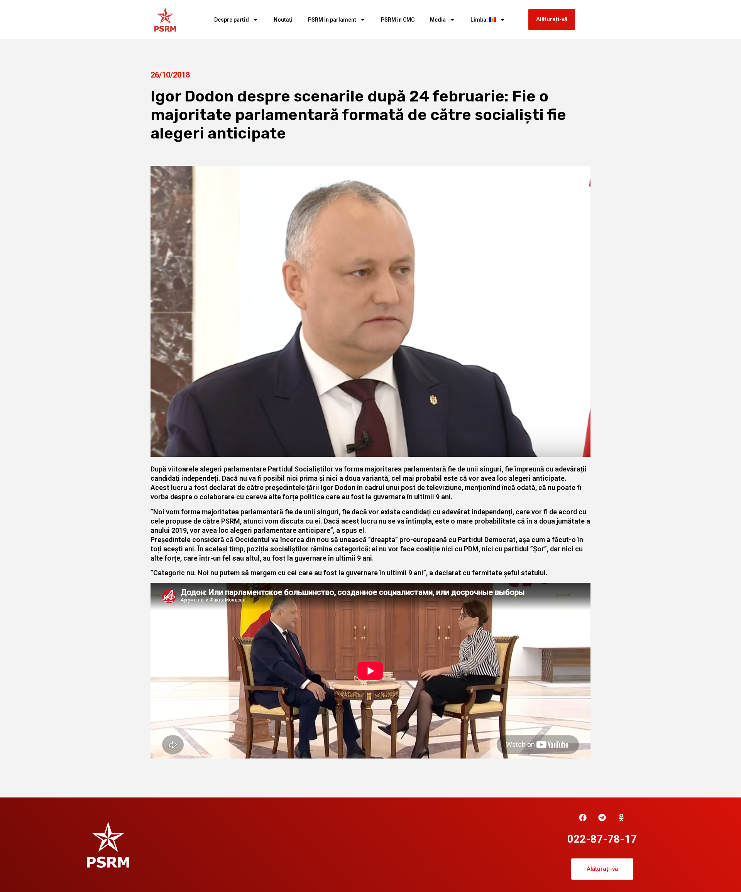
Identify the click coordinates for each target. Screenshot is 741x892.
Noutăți (283, 20)
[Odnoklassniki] (621, 817)
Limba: (479, 20)
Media (438, 20)
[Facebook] (582, 817)
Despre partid (231, 20)
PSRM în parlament (332, 20)
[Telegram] (602, 817)
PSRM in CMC (397, 20)
